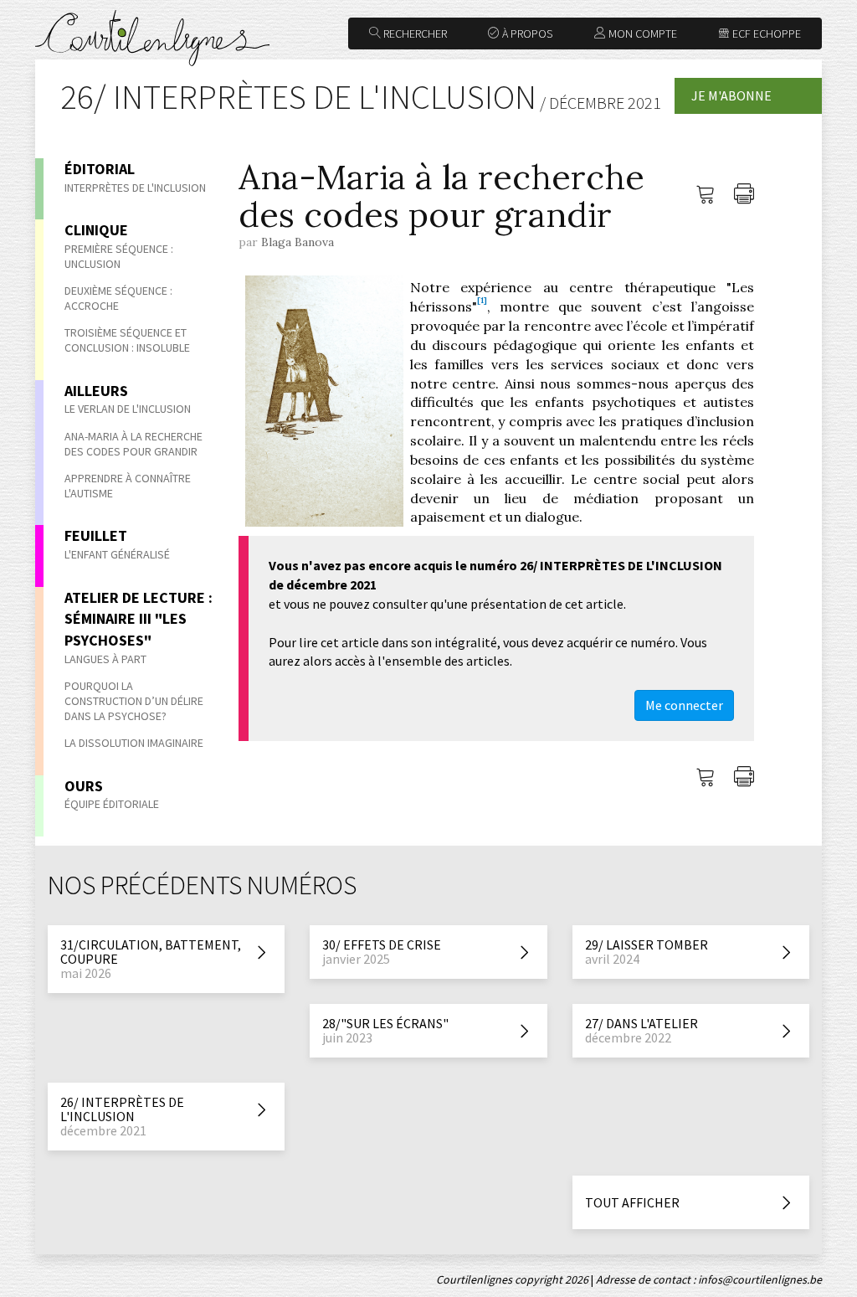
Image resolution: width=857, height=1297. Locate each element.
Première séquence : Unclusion (118, 256)
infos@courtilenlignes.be (760, 1279)
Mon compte (641, 33)
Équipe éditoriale (111, 803)
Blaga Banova (297, 242)
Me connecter (684, 705)
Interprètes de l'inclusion (135, 187)
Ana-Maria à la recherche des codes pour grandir (133, 444)
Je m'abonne (731, 95)
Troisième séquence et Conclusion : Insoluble (127, 340)
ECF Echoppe (765, 33)
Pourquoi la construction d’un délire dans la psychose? (133, 700)
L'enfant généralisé (117, 554)
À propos (526, 33)
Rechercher (414, 33)
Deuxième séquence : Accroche (118, 298)
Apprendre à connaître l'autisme (127, 486)
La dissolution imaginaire (133, 742)
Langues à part (105, 659)
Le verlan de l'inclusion (127, 408)
